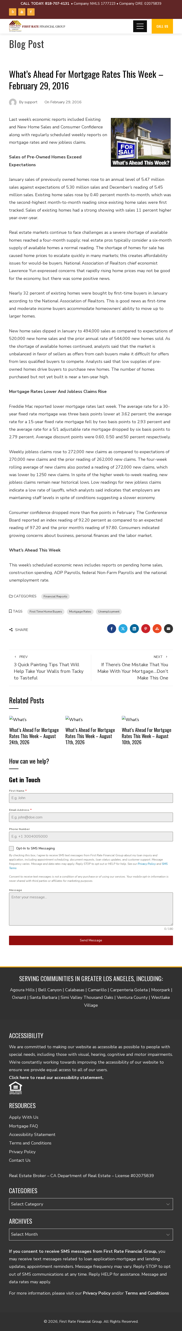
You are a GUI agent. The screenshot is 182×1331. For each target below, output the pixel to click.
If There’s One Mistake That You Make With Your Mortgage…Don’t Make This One (132, 668)
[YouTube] (21, 12)
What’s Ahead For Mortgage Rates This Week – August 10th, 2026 (146, 735)
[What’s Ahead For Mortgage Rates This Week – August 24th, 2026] (18, 719)
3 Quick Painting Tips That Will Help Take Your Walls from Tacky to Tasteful (48, 668)
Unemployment (108, 611)
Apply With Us (23, 1117)
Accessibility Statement (32, 1134)
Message (15, 890)
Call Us (162, 26)
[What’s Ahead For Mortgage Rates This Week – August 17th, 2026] (74, 719)
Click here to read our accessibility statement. (56, 1077)
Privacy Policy (147, 864)
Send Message (91, 940)
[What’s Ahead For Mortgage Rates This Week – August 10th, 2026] (130, 719)
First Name (18, 791)
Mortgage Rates (80, 611)
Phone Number (19, 829)
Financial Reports (55, 596)
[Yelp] (12, 12)
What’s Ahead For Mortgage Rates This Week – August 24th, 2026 (34, 735)
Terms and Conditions (30, 1143)
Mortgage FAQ (23, 1126)
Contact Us (20, 1160)
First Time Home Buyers (46, 611)
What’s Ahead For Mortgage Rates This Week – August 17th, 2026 (90, 735)
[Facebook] (30, 12)
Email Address (20, 810)
